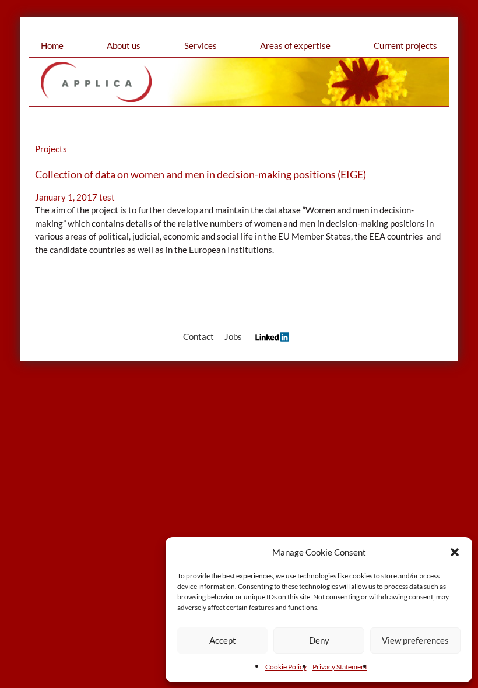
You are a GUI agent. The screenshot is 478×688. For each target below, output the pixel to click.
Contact (198, 336)
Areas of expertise (295, 45)
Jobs (233, 336)
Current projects (405, 45)
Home (52, 45)
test (107, 197)
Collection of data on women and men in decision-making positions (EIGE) (200, 174)
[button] (455, 552)
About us (123, 45)
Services (200, 45)
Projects (51, 148)
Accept (222, 640)
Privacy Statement (339, 666)
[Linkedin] (269, 336)
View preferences (415, 640)
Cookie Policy (286, 666)
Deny (319, 640)
